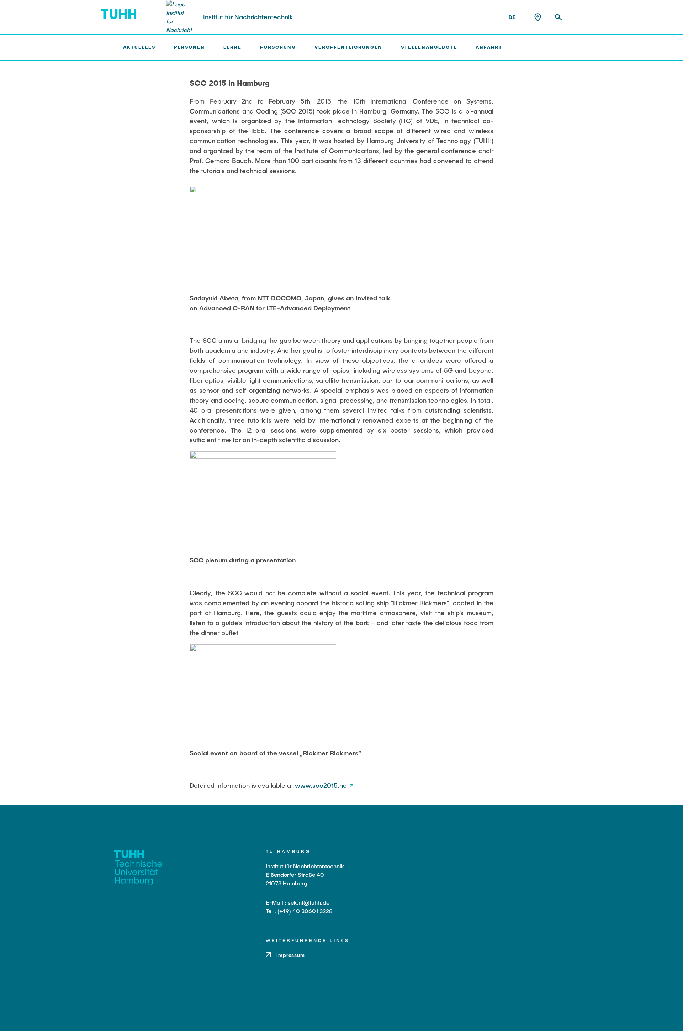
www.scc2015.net (322, 785)
